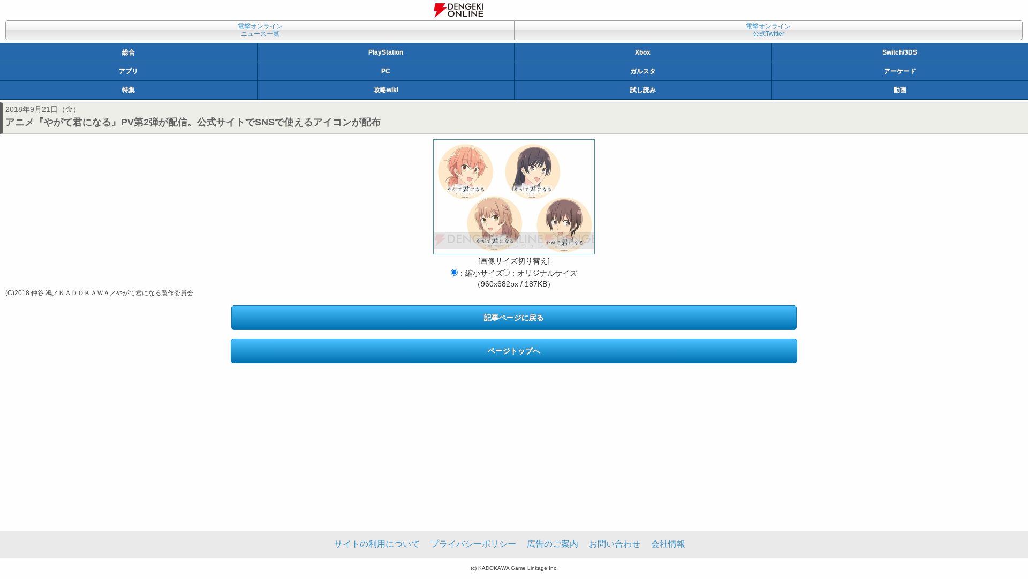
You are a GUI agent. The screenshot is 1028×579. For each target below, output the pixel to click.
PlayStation (385, 52)
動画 (900, 90)
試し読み (643, 90)
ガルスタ (643, 71)
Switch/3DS (899, 52)
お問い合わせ (614, 543)
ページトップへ (514, 351)
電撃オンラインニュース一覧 (260, 29)
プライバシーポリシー (473, 543)
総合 (128, 52)
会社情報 (668, 543)
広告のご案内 (552, 543)
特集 (128, 90)
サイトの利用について (377, 543)
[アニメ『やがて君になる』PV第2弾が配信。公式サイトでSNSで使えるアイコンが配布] (514, 196)
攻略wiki (386, 90)
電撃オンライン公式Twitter (768, 29)
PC (385, 71)
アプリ (128, 71)
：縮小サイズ (480, 273)
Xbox (643, 52)
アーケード (900, 71)
